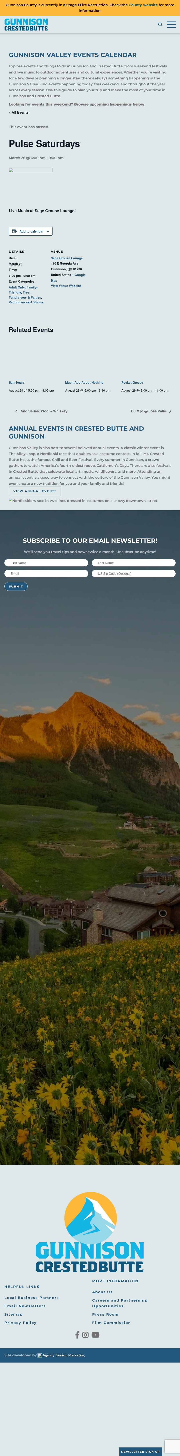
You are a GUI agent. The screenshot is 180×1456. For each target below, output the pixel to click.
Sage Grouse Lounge (67, 258)
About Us (102, 1292)
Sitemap (13, 1314)
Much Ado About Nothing (84, 382)
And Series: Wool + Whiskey (43, 411)
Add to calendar (31, 231)
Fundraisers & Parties (25, 297)
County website (143, 5)
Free (26, 292)
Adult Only (17, 287)
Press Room (105, 1314)
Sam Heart (16, 382)
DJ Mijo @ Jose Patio (149, 411)
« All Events (19, 112)
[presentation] (34, 357)
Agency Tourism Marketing (63, 1355)
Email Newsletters (25, 1306)
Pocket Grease (132, 382)
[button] (160, 24)
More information (115, 1281)
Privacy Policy (20, 1323)
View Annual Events (35, 491)
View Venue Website (66, 285)
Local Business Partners (31, 1298)
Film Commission (111, 1323)
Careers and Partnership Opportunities (120, 1303)
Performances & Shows (26, 302)
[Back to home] (26, 24)
